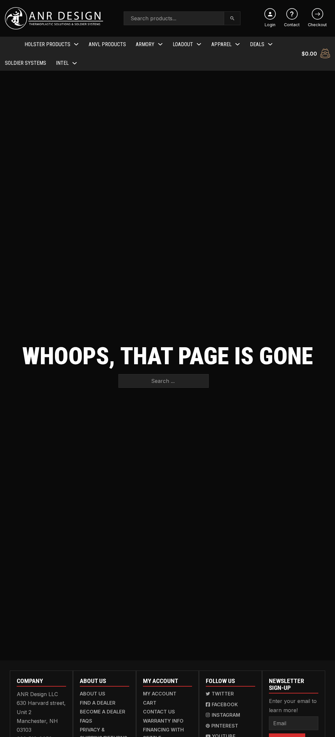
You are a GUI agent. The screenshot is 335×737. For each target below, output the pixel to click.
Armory (145, 44)
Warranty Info (163, 721)
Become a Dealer (102, 711)
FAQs (86, 721)
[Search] (232, 18)
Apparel (221, 44)
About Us (92, 693)
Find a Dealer (97, 703)
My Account (159, 693)
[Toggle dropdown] (76, 44)
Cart (149, 703)
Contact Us (159, 711)
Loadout (183, 44)
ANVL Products (107, 44)
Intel (62, 63)
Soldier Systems (25, 63)
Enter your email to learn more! (293, 705)
